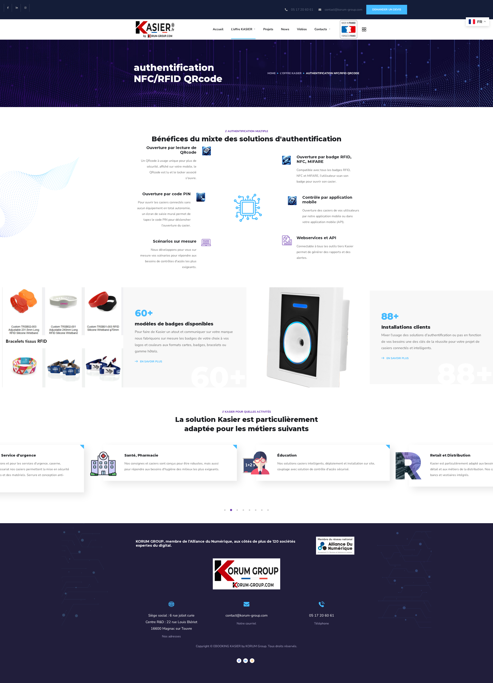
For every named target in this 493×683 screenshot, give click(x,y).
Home (271, 73)
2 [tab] (231, 510)
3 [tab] (237, 510)
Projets (268, 29)
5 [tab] (250, 510)
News (285, 29)
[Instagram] (26, 8)
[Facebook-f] (8, 8)
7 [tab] (262, 510)
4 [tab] (244, 510)
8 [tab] (268, 510)
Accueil (218, 29)
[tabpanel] (322, 466)
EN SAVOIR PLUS (150, 361)
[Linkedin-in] (17, 8)
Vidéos (302, 29)
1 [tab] (225, 510)
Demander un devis (386, 9)
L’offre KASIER (241, 29)
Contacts (320, 29)
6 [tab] (256, 510)
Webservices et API (316, 237)
